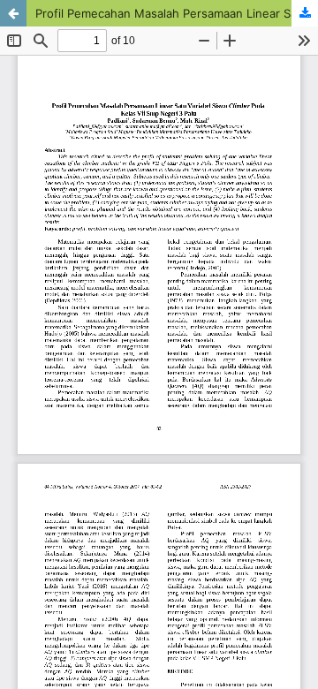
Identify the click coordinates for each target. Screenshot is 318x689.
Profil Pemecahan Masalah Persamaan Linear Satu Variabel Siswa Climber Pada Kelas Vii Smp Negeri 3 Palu (176, 13)
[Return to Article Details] (13, 13)
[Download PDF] (305, 13)
